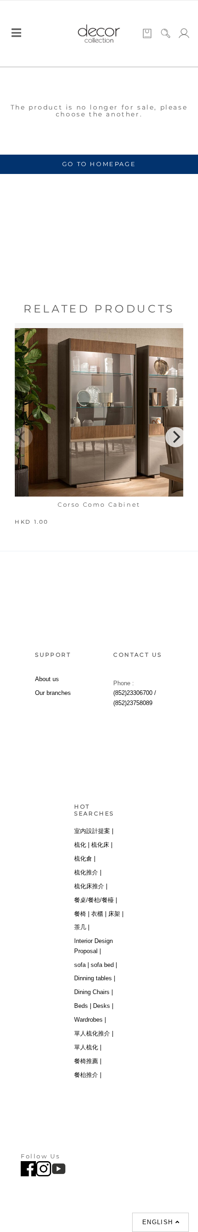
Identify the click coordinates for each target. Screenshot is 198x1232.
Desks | (103, 1005)
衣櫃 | (98, 913)
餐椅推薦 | (87, 1061)
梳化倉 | (84, 858)
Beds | (82, 1005)
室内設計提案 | (93, 830)
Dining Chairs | (93, 992)
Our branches (53, 692)
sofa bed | (104, 964)
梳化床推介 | (90, 886)
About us (47, 679)
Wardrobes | (90, 1019)
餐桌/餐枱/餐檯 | (95, 900)
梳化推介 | (87, 872)
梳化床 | (101, 844)
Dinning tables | (94, 978)
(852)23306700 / (134, 692)
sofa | (81, 964)
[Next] (175, 437)
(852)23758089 (132, 703)
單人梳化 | (87, 1047)
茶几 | (81, 927)
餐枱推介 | (87, 1074)
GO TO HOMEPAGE (99, 164)
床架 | (115, 913)
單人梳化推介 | (93, 1033)
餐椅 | (81, 913)
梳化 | (81, 844)
